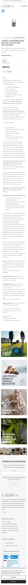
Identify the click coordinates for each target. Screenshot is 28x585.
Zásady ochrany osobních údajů (9, 526)
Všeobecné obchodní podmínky (9, 524)
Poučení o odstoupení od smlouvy (10, 528)
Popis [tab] (4, 71)
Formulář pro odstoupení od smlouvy (10, 530)
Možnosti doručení (6, 55)
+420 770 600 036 (6, 0)
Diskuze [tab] (9, 71)
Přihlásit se (14, 483)
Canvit (7, 62)
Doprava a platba (6, 521)
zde (19, 573)
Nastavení (13, 577)
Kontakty (4, 532)
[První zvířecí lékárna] (10, 495)
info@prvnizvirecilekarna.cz (16, 0)
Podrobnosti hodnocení (19, 37)
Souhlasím (13, 581)
